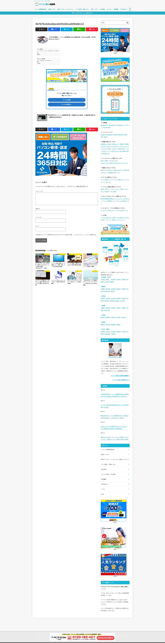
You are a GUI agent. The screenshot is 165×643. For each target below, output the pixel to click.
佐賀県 (108, 331)
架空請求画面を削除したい (109, 198)
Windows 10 (112, 125)
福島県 (112, 282)
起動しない (115, 144)
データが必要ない (67, 104)
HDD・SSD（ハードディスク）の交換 (112, 189)
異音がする (106, 153)
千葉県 (124, 289)
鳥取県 (103, 317)
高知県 (118, 324)
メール (38, 217)
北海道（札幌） (105, 279)
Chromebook (107, 127)
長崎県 (113, 331)
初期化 (122, 144)
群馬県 (113, 289)
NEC (105, 137)
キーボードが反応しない (108, 210)
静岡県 (112, 301)
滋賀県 (108, 308)
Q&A (102, 494)
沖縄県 (113, 334)
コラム (103, 489)
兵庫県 (124, 308)
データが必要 (67, 100)
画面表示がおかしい (114, 172)
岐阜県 (107, 301)
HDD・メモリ (94, 9)
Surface (103, 134)
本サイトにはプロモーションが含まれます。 (82, 13)
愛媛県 (113, 324)
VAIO (125, 134)
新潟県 (103, 298)
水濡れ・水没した (112, 149)
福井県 (118, 298)
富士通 (121, 134)
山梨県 (124, 298)
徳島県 (103, 324)
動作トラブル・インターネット (66, 9)
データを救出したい (107, 179)
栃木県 (108, 289)
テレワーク (125, 163)
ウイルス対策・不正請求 (108, 474)
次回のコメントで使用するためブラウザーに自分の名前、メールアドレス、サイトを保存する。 (67, 234)
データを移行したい (120, 179)
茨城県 (103, 289)
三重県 (103, 308)
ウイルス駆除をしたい (109, 201)
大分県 (124, 331)
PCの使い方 (123, 9)
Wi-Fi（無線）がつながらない (109, 160)
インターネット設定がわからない (110, 163)
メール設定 (119, 217)
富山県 (108, 298)
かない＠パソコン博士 (115, 357)
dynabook (109, 134)
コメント (39, 191)
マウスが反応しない (122, 210)
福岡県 (103, 331)
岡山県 (113, 317)
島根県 (108, 317)
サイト (37, 226)
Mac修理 (102, 9)
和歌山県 (107, 310)
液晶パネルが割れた (107, 170)
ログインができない (113, 146)
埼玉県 (118, 289)
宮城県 (124, 279)
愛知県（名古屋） (120, 301)
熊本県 (118, 331)
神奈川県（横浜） (110, 291)
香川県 (108, 324)
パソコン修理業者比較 (40, 9)
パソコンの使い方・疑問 (108, 217)
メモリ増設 (113, 191)
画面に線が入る (118, 170)
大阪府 (118, 308)
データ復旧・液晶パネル (82, 9)
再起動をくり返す (106, 144)
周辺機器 (116, 9)
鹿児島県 (107, 334)
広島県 (118, 317)
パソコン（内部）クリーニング (115, 220)
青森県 (113, 279)
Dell (102, 137)
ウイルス (109, 9)
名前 (37, 208)
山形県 (107, 282)
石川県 (113, 298)
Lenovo (115, 134)
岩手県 (118, 279)
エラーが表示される (113, 151)
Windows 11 (104, 125)
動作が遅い (122, 149)
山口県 (124, 317)
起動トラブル (51, 9)
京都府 (113, 308)
